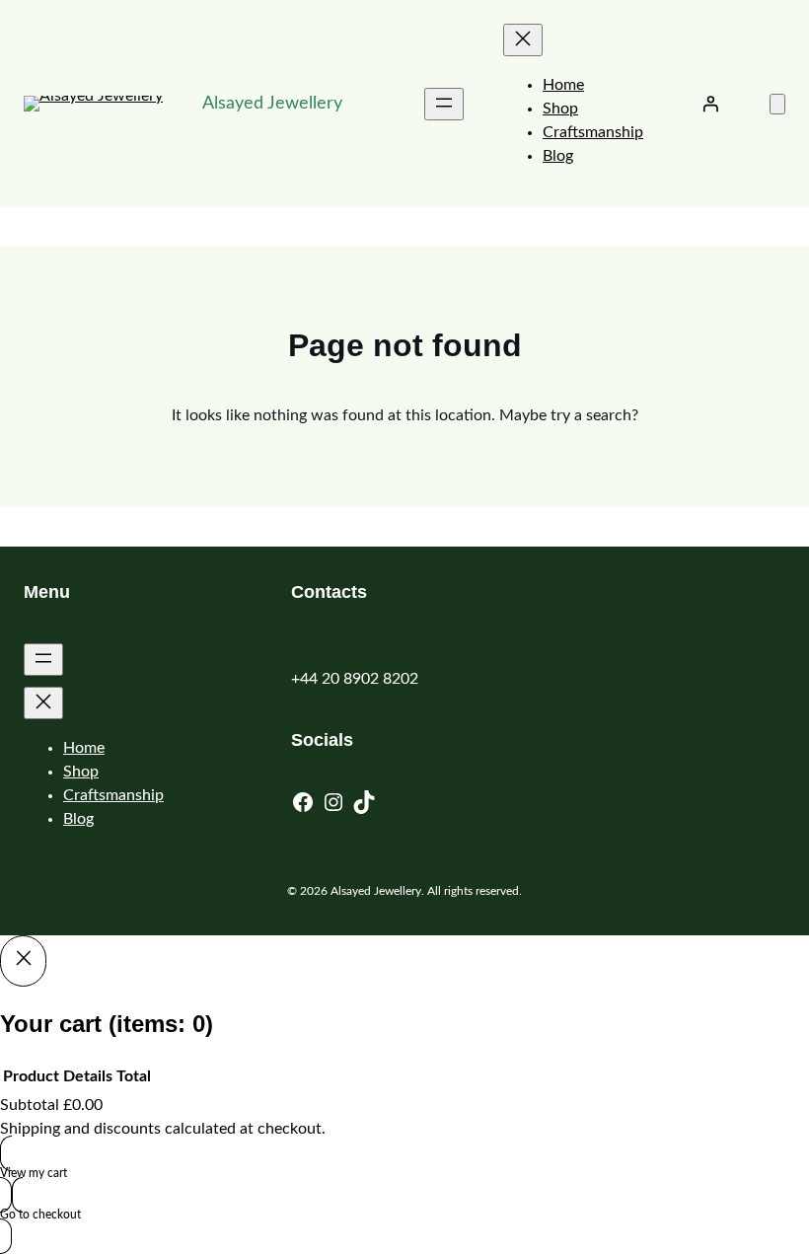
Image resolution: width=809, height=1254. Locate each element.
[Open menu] (444, 104)
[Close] (23, 961)
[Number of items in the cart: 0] (777, 104)
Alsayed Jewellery (272, 103)
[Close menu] (523, 40)
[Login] (710, 103)
